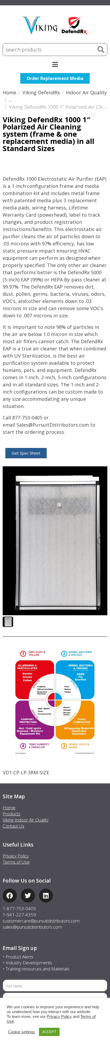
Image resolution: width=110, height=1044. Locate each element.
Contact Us (13, 826)
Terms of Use (16, 862)
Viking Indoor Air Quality (26, 820)
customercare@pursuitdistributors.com (41, 921)
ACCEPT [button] (49, 1032)
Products (11, 814)
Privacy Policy (16, 856)
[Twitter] (28, 896)
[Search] (101, 49)
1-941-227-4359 (19, 915)
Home (9, 807)
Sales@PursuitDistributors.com (53, 425)
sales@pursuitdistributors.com (32, 927)
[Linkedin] (46, 896)
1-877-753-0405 (19, 908)
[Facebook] (10, 896)
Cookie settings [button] (21, 1032)
